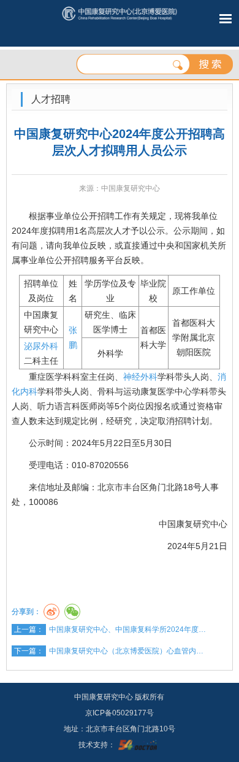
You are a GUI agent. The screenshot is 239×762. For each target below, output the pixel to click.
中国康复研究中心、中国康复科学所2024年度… (127, 629)
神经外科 (140, 377)
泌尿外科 (41, 346)
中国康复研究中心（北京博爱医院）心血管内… (126, 651)
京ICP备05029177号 (119, 713)
